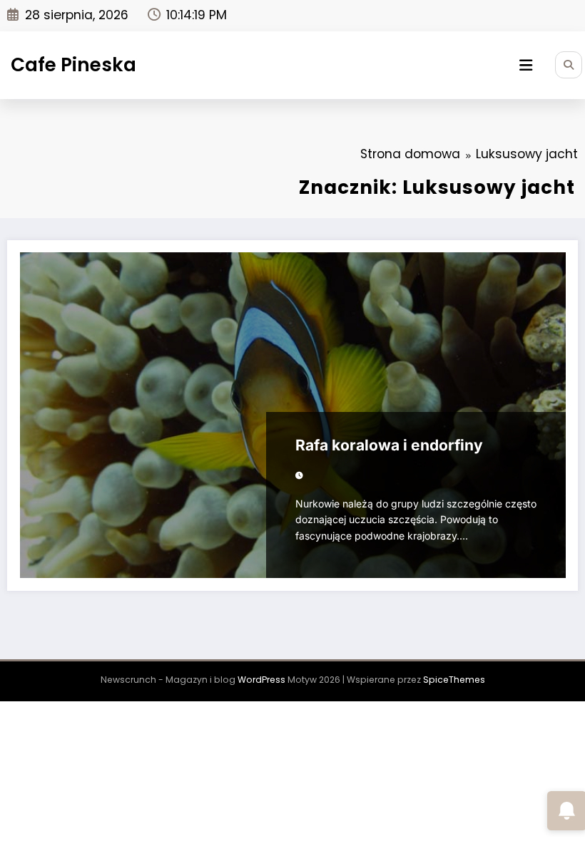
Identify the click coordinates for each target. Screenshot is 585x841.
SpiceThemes (454, 680)
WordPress (261, 680)
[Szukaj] (568, 64)
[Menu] (526, 65)
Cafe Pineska (73, 64)
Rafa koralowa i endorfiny (389, 445)
